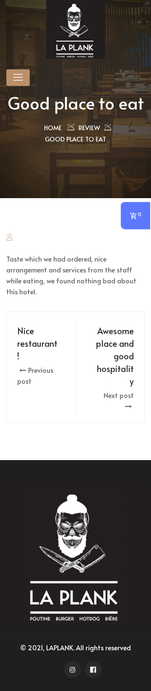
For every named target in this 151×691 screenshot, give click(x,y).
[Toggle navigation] (18, 77)
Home (53, 127)
